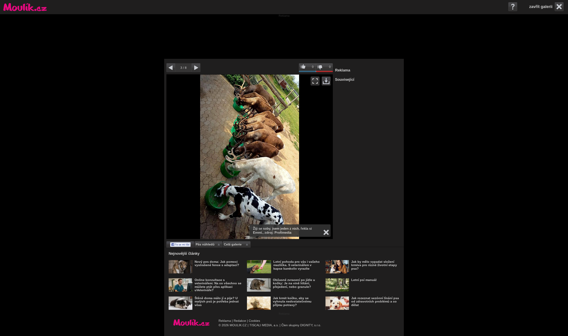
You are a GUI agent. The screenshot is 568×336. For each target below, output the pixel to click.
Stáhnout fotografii (326, 81)
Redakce (240, 320)
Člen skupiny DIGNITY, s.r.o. (301, 325)
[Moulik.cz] (25, 7)
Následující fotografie (291, 156)
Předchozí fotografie (208, 156)
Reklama (225, 320)
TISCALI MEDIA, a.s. (264, 325)
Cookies (254, 320)
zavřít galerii (540, 6)
